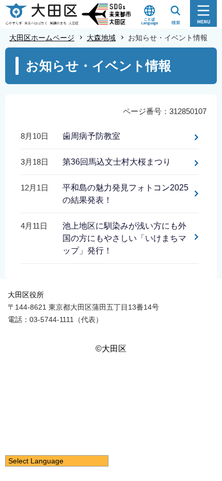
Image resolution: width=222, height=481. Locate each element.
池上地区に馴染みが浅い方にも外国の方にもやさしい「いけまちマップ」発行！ (124, 238)
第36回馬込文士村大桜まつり (116, 161)
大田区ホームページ (41, 38)
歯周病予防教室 (91, 136)
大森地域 (101, 38)
